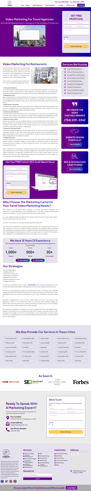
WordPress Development (29, 461)
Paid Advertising (44, 456)
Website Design (29, 453)
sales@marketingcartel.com (19, 425)
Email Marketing (44, 462)
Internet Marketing (37, 5)
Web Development (50, 5)
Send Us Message (76, 46)
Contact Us (81, 5)
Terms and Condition (62, 460)
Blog (57, 465)
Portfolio (60, 5)
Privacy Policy (60, 458)
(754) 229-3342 (78, 2)
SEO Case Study (70, 5)
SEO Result (59, 456)
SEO (41, 453)
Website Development (29, 456)
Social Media (43, 458)
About (27, 5)
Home (22, 5)
